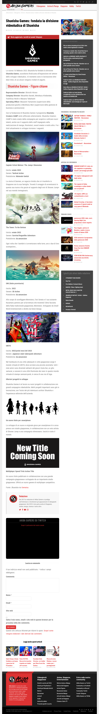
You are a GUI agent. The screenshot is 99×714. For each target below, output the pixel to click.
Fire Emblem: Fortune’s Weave (74, 284)
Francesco (66, 51)
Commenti (26, 30)
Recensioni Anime (62, 691)
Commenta (10, 576)
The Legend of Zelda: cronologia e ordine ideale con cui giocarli (82, 186)
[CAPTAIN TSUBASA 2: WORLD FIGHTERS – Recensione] (67, 120)
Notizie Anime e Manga (63, 683)
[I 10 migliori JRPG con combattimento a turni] (67, 199)
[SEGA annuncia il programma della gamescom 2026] (67, 242)
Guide (39, 699)
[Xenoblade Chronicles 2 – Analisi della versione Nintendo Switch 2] (67, 138)
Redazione (30, 2)
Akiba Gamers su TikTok (83, 696)
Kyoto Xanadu (69, 300)
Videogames (40, 6)
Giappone (64, 6)
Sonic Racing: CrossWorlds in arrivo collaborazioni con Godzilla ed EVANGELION (74, 94)
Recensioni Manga (62, 693)
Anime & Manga (53, 6)
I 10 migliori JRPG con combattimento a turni (81, 195)
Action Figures (61, 688)
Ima (64, 63)
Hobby (71, 6)
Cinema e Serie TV (62, 701)
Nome (8, 595)
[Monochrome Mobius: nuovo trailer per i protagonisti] (53, 655)
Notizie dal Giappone (63, 686)
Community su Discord (82, 688)
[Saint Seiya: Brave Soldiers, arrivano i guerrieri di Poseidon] (12, 655)
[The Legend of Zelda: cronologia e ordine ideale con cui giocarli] (67, 189)
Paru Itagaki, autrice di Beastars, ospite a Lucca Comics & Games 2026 (82, 230)
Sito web (9, 611)
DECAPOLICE (69, 306)
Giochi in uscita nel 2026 (58, 2)
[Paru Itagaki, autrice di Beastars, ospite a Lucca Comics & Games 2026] (67, 233)
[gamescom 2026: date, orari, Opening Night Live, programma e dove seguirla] (67, 223)
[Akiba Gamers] (20, 7)
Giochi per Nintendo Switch (45, 688)
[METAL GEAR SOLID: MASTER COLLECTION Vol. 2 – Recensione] (67, 129)
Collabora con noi (47, 711)
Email (8, 603)
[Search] (21, 9)
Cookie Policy (67, 711)
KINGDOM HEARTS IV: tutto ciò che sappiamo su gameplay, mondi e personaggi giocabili (83, 168)
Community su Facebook (83, 686)
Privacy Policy (57, 711)
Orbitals (68, 303)
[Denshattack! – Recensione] (67, 148)
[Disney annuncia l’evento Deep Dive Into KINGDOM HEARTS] (67, 251)
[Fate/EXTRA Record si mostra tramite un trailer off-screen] (26, 655)
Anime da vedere (45, 2)
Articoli (39, 696)
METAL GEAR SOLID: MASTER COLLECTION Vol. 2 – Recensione (82, 126)
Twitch (78, 6)
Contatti (37, 2)
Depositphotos (23, 709)
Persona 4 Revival (71, 309)
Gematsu (25, 487)
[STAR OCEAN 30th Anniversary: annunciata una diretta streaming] (67, 260)
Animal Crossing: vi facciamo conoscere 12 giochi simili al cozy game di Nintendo (83, 204)
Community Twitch (81, 691)
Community (22, 2)
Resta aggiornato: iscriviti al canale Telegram (26, 37)
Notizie (23, 12)
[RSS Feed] (75, 2)
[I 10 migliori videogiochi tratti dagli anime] (67, 181)
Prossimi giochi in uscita (44, 704)
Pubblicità (75, 711)
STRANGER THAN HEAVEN (73, 278)
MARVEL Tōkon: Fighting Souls (74, 287)
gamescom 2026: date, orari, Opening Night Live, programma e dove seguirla (83, 220)
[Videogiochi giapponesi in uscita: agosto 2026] (77, 34)
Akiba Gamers (9, 12)
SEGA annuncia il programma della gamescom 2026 (83, 238)
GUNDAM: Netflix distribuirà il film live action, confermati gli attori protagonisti (75, 58)
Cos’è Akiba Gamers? (11, 2)
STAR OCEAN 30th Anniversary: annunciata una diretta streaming (83, 257)
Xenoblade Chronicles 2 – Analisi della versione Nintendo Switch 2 (82, 135)
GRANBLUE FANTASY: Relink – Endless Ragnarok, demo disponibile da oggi (75, 81)
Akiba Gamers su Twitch (83, 683)
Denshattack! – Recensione (82, 143)
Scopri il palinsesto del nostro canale (32, 525)
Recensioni (40, 693)
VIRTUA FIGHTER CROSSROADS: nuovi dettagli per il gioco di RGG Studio (75, 101)
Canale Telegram (81, 693)
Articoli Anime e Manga (63, 696)
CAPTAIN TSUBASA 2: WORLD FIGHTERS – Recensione (82, 117)
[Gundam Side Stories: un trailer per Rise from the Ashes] (39, 655)
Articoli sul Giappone (63, 699)
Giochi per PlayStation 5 (44, 686)
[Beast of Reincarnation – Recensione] (67, 156)
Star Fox (68, 281)
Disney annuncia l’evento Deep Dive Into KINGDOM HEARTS (82, 248)
